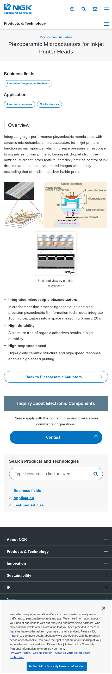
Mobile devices (49, 104)
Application (24, 498)
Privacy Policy (20, 652)
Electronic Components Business (28, 83)
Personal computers (20, 104)
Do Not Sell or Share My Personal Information (57, 666)
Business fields (27, 490)
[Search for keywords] (97, 474)
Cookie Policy (42, 652)
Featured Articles (29, 505)
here (15, 635)
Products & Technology (25, 23)
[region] (56, 637)
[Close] (103, 608)
